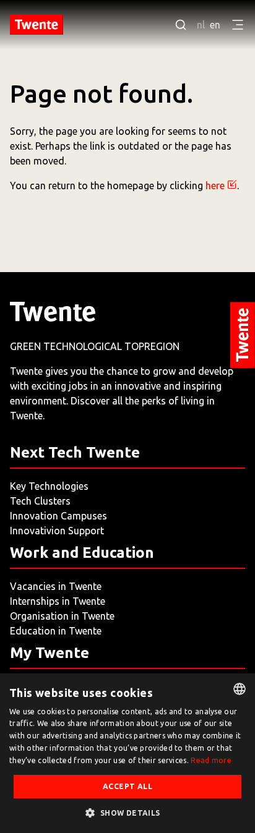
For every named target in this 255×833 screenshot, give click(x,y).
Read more (211, 760)
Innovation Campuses (58, 515)
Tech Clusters (40, 500)
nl (201, 24)
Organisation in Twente (62, 616)
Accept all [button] (127, 786)
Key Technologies (49, 486)
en (215, 24)
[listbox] (239, 689)
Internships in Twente (57, 601)
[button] (127, 812)
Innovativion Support (57, 530)
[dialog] (127, 753)
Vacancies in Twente (56, 586)
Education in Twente (56, 630)
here (215, 185)
